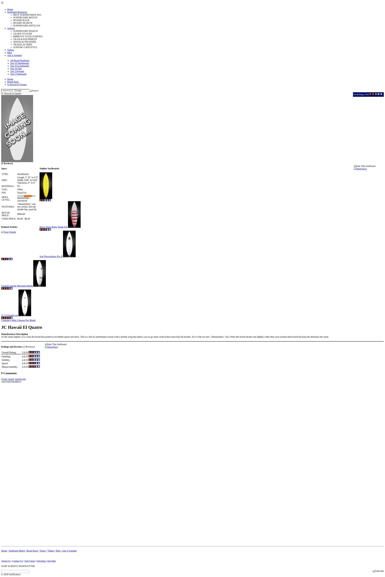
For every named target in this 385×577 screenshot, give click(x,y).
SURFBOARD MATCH (25, 17)
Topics (43, 551)
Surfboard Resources (17, 12)
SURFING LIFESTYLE (25, 47)
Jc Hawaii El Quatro (17, 84)
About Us (6, 561)
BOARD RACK (21, 20)
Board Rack (13, 82)
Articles (11, 28)
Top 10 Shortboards (19, 63)
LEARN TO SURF (22, 33)
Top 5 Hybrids (17, 71)
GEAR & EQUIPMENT (25, 39)
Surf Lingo (30, 561)
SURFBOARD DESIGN (25, 31)
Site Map (51, 561)
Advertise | (41, 561)
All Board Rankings (19, 60)
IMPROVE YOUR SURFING (28, 36)
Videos (10, 50)
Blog (9, 52)
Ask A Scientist (14, 55)
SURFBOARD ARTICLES (26, 25)
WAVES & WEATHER (24, 42)
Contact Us (17, 561)
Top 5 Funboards (18, 74)
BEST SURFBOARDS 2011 (27, 15)
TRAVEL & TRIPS (22, 44)
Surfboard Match (17, 551)
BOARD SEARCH (22, 23)
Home (10, 9)
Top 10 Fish (16, 68)
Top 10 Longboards (19, 66)
